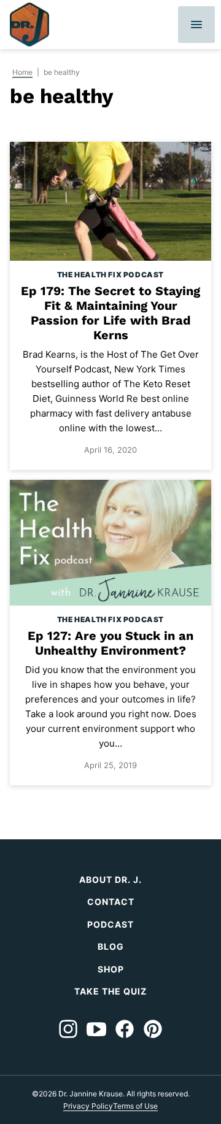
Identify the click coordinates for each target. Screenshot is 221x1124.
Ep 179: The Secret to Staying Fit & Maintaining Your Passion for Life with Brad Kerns (110, 312)
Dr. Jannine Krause (29, 24)
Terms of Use (135, 1106)
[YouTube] (96, 1029)
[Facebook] (124, 1029)
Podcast (110, 924)
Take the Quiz (110, 991)
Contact (110, 901)
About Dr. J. (110, 879)
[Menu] (196, 24)
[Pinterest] (153, 1029)
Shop (111, 969)
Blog (111, 946)
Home (22, 72)
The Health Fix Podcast (110, 274)
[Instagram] (68, 1029)
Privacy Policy (88, 1106)
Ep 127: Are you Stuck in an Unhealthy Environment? (110, 643)
